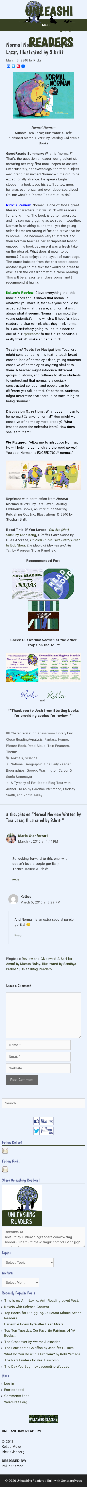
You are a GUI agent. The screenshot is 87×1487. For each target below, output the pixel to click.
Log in (9, 1383)
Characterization (23, 733)
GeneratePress (71, 1481)
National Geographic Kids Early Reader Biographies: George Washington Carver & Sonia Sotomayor (39, 770)
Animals (17, 758)
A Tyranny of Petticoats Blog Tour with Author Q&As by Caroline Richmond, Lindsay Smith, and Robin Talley (40, 789)
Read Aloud (37, 746)
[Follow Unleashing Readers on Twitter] (43, 1134)
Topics (6, 1253)
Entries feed (14, 1390)
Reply (15, 879)
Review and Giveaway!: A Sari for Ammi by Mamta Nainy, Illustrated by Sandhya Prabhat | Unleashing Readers (41, 964)
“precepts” (31, 334)
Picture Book (16, 746)
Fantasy (50, 739)
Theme (11, 752)
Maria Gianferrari (33, 836)
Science (31, 758)
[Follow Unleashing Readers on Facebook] (43, 1124)
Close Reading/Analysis (24, 739)
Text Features (58, 746)
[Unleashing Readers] (22, 1224)
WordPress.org (15, 1402)
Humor (63, 739)
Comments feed (17, 1396)
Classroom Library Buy (55, 733)
